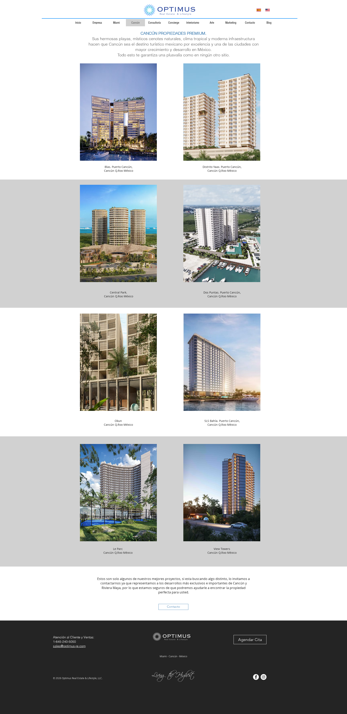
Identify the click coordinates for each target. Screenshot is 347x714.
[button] (250, 639)
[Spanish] (258, 10)
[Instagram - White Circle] (263, 677)
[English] (267, 10)
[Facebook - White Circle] (256, 677)
